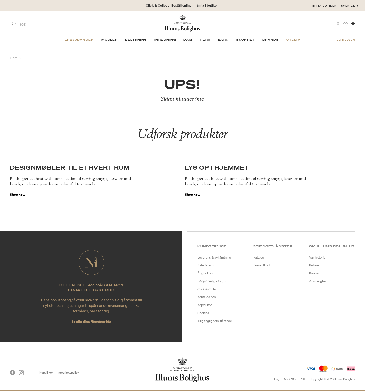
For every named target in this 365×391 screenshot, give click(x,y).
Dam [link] (187, 40)
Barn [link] (223, 40)
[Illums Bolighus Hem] (182, 22)
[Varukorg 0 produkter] (353, 23)
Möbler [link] (109, 40)
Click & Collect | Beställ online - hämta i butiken (182, 5)
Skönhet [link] (245, 40)
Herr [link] (205, 40)
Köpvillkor (204, 305)
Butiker (314, 265)
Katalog (258, 257)
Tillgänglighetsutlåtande (214, 321)
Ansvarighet (318, 281)
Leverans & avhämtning (214, 257)
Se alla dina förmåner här (91, 321)
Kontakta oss (206, 297)
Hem (14, 58)
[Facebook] (12, 372)
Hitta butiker (324, 6)
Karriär (314, 273)
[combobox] (38, 24)
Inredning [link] (165, 40)
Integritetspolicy (68, 372)
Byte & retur (206, 265)
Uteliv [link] (293, 40)
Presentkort (261, 265)
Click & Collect (207, 289)
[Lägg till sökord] (14, 24)
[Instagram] (21, 372)
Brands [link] (270, 40)
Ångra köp (205, 273)
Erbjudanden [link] (79, 40)
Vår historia (317, 257)
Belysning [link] (136, 40)
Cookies (203, 313)
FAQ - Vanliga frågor (212, 281)
